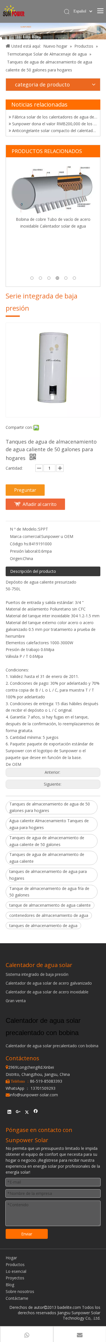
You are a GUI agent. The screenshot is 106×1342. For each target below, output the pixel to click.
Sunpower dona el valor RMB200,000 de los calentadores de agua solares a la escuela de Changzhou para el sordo (54, 120)
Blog (10, 1284)
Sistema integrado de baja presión (37, 974)
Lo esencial (16, 1271)
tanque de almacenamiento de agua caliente (50, 905)
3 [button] (49, 278)
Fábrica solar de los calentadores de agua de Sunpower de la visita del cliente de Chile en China (54, 113)
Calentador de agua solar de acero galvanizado (49, 983)
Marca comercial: (25, 536)
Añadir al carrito (40, 504)
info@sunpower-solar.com (32, 1094)
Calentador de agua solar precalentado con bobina (52, 1045)
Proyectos (15, 1277)
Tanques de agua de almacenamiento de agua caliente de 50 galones (46, 841)
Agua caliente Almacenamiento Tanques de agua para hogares (49, 824)
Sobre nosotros (20, 1291)
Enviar (26, 1234)
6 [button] (74, 278)
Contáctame (17, 1298)
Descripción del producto (33, 571)
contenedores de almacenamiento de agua (48, 915)
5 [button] (66, 278)
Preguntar (25, 490)
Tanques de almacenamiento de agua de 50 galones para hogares (49, 807)
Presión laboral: (24, 551)
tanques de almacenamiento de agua (43, 925)
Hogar (11, 1257)
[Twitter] (27, 1112)
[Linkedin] (9, 1112)
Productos (15, 1264)
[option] (56, 218)
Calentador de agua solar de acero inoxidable (47, 992)
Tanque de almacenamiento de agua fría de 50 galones (49, 892)
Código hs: (19, 543)
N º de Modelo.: (24, 529)
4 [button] (57, 278)
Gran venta (16, 1000)
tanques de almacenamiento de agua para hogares (48, 875)
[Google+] (18, 1112)
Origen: (16, 558)
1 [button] (32, 278)
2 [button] (40, 278)
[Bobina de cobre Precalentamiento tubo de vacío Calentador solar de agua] (56, 210)
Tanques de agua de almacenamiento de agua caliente (46, 858)
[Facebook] (35, 1112)
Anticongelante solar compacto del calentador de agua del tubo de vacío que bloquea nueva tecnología (54, 127)
